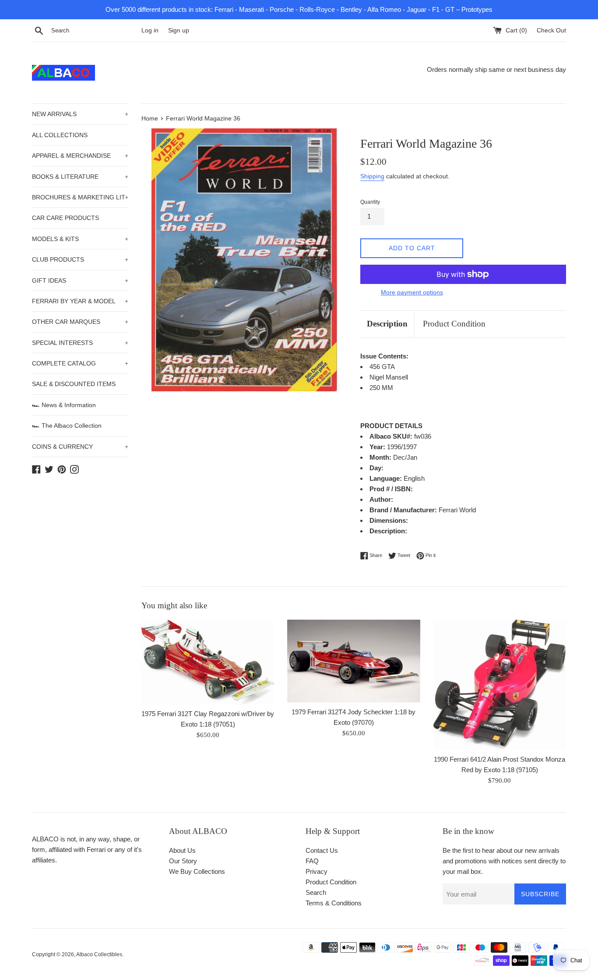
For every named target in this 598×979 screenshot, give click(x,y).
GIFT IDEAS (80, 280)
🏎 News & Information (64, 404)
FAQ (312, 861)
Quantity (370, 202)
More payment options (412, 292)
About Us (182, 850)
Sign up (178, 30)
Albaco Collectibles (99, 954)
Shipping (372, 176)
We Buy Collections (197, 871)
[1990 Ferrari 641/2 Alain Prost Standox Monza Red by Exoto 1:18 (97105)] (499, 685)
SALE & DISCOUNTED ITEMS (74, 383)
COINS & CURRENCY (80, 446)
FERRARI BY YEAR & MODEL (80, 301)
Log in (149, 30)
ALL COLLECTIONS (60, 134)
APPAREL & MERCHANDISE (80, 155)
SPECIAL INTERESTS (80, 342)
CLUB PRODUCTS (80, 259)
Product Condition (454, 323)
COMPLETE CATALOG (80, 363)
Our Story (183, 861)
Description (387, 323)
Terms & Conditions (334, 903)
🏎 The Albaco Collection (67, 425)
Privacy (316, 871)
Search (316, 892)
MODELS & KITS (80, 238)
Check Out (551, 30)
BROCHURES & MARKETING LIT (80, 197)
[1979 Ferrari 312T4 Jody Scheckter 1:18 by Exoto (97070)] (353, 661)
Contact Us (322, 850)
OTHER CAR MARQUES (80, 321)
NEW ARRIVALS (80, 113)
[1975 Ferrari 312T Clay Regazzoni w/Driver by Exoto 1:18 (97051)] (207, 662)
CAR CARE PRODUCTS (65, 217)
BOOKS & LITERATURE (80, 176)
